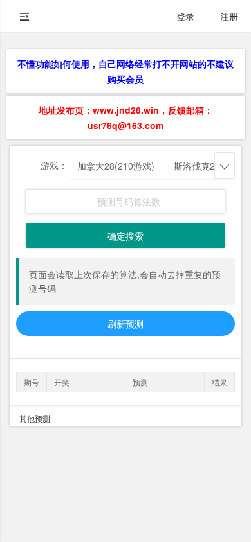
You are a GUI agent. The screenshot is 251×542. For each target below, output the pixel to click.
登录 (185, 16)
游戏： (54, 165)
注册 (229, 16)
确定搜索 (125, 235)
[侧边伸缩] (24, 16)
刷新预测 (125, 323)
